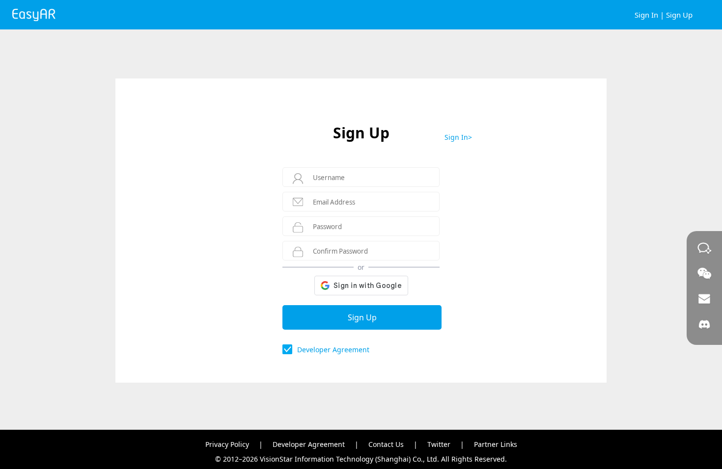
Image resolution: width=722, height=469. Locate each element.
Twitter (438, 444)
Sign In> (458, 137)
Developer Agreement (333, 349)
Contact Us (386, 444)
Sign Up (679, 15)
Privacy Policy (227, 444)
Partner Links (495, 444)
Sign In (646, 15)
